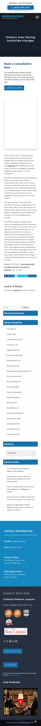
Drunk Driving (11, 387)
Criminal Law (11, 345)
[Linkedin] (10, 641)
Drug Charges (11, 366)
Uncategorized (12, 424)
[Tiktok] (13, 641)
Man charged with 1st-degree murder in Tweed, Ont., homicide (19, 267)
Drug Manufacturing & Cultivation (18, 371)
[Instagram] (16, 641)
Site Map (18, 675)
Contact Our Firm (14, 88)
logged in (17, 290)
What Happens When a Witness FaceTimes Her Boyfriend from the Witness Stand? (18, 479)
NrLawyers (10, 403)
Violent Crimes (12, 434)
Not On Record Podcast (20, 10)
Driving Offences (12, 361)
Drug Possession (12, 376)
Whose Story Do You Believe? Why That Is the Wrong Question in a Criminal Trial (20, 498)
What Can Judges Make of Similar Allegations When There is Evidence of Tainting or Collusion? (20, 507)
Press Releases (12, 408)
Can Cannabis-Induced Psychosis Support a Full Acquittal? (18, 470)
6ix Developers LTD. (27, 722)
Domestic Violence (13, 355)
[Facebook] (4, 641)
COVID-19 (10, 334)
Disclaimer (12, 675)
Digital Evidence (12, 350)
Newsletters (10, 665)
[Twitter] (7, 641)
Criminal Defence (12, 339)
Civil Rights (10, 329)
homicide (11, 166)
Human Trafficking (13, 392)
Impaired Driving (12, 397)
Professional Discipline (14, 413)
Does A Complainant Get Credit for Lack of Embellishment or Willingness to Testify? (20, 489)
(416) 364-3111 (21, 7)
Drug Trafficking (12, 382)
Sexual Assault (12, 418)
